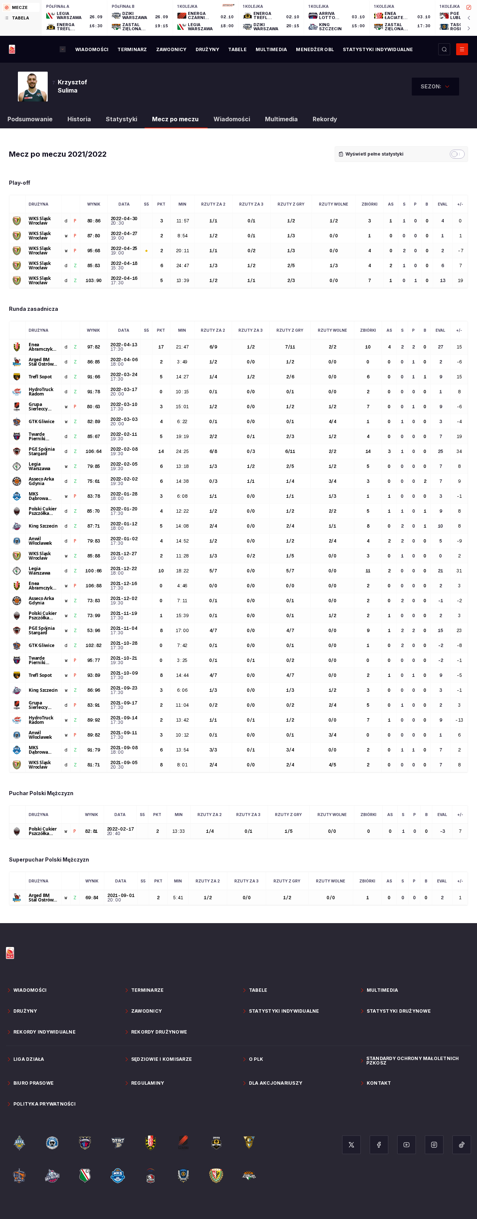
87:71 (93, 526)
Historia (79, 119)
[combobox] (435, 87)
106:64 (93, 451)
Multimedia (281, 119)
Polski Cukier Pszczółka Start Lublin (43, 511)
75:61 (93, 481)
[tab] (20, 7)
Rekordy (325, 119)
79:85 (93, 466)
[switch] (457, 154)
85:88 (93, 556)
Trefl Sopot (40, 377)
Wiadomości (232, 119)
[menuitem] (92, 49)
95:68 (93, 250)
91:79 (93, 750)
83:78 (93, 496)
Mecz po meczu (175, 119)
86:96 (93, 690)
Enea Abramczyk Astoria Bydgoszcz (41, 347)
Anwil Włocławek (40, 541)
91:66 (93, 376)
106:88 (93, 585)
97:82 (93, 347)
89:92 (93, 720)
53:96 (93, 630)
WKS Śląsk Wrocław (40, 220)
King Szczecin (43, 526)
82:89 (93, 421)
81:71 (93, 765)
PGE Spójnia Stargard (41, 451)
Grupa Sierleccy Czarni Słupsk (43, 406)
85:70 (93, 511)
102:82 (93, 645)
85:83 (93, 265)
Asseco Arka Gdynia (41, 481)
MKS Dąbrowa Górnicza (38, 496)
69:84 (91, 897)
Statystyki (121, 119)
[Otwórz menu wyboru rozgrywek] (63, 49)
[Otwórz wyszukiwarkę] (444, 49)
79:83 (93, 541)
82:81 (91, 831)
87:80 (93, 235)
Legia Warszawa (39, 466)
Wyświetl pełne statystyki (374, 154)
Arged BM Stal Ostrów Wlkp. (41, 361)
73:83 (93, 600)
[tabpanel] (259, 18)
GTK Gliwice (41, 421)
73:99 (93, 615)
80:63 (93, 406)
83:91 (93, 705)
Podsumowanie (30, 119)
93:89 (93, 675)
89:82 (93, 735)
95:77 (93, 660)
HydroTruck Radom (41, 391)
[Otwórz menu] (462, 49)
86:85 (93, 362)
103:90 (94, 280)
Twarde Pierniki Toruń (37, 436)
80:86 (93, 221)
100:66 (93, 570)
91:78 (93, 391)
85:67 (93, 436)
